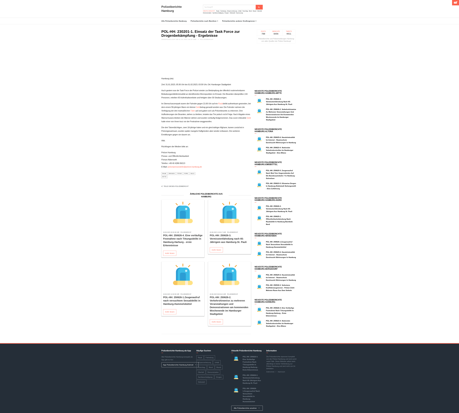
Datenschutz (270, 372)
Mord (250, 11)
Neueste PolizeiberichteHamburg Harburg (268, 301)
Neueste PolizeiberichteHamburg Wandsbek (268, 235)
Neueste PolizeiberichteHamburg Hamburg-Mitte (268, 92)
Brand (254, 11)
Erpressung (239, 13)
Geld (198, 107)
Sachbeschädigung (218, 13)
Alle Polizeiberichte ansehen (245, 408)
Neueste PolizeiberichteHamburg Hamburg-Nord (268, 199)
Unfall (239, 11)
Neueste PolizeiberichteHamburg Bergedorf (268, 268)
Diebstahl (232, 13)
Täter (193, 111)
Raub (217, 11)
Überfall (259, 11)
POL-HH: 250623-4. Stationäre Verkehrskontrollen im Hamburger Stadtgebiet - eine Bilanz (279, 150)
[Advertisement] (206, 60)
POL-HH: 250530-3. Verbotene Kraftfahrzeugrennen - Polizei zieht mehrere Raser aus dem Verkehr (280, 287)
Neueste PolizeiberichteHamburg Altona (268, 130)
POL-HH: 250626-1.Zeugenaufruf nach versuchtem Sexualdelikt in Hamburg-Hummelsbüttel (181, 300)
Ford (186, 173)
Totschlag (245, 11)
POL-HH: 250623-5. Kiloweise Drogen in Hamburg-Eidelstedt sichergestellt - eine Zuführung (281, 186)
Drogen (226, 13)
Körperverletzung (232, 11)
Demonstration (207, 13)
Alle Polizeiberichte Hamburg (174, 21)
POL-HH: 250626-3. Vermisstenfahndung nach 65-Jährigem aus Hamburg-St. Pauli (228, 238)
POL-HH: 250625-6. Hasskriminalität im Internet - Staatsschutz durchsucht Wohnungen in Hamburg (281, 140)
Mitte (164, 176)
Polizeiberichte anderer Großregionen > (239, 21)
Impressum (281, 372)
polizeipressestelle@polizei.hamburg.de (185, 167)
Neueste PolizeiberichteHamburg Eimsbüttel (268, 163)
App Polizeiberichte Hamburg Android (178, 365)
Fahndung (223, 11)
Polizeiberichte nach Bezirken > (204, 21)
